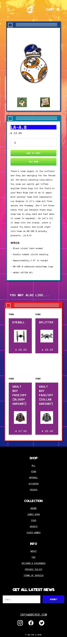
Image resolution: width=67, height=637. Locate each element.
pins (33, 471)
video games (33, 532)
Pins (11, 314)
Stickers (34, 483)
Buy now (33, 161)
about (33, 551)
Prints (33, 489)
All (33, 465)
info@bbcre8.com (33, 614)
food (33, 520)
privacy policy (33, 569)
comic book (33, 514)
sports (33, 526)
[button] (9, 9)
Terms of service (34, 575)
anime (33, 508)
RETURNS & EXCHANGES (33, 563)
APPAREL (33, 477)
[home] (30, 8)
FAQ (33, 557)
